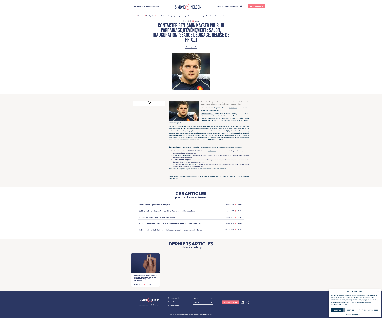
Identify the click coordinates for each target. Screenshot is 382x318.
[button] (378, 291)
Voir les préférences (368, 310)
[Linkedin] (242, 302)
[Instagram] (247, 302)
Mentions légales (188, 314)
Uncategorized (150, 16)
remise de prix (191, 164)
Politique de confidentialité (353, 314)
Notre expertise (174, 298)
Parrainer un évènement (183, 155)
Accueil (134, 16)
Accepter (337, 310)
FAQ (211, 314)
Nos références (174, 302)
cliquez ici (233, 108)
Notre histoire (173, 306)
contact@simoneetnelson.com (210, 110)
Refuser (350, 310)
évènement (212, 151)
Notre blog (141, 16)
